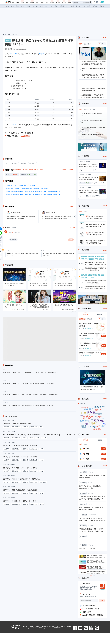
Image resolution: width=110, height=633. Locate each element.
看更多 (71, 206)
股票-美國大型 (89, 329)
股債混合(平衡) (89, 338)
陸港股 (32, 2)
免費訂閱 (102, 600)
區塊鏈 (62, 6)
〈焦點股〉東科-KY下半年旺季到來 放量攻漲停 (20, 185)
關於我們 (25, 626)
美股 (27, 2)
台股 (22, 2)
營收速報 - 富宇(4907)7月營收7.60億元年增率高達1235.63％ (58, 254)
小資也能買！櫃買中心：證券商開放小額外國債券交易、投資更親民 (27, 188)
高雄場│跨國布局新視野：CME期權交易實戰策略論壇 (95, 234)
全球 (47, 2)
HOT (87, 216)
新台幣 (41, 53)
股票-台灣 (88, 348)
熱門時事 (35, 6)
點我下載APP (25, 136)
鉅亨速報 (7, 34)
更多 (103, 44)
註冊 (102, 2)
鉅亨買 (58, 2)
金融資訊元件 (45, 626)
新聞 (17, 2)
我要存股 (71, 170)
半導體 (86, 459)
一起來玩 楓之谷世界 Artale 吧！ (14, 306)
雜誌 (88, 6)
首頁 (13, 2)
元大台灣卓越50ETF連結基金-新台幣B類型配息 (89, 344)
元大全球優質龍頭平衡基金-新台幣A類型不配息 (89, 334)
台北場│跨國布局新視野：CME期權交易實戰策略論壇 (95, 217)
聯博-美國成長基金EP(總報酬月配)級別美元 (89, 325)
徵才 (58, 626)
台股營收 (14, 34)
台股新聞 (88, 174)
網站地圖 (62, 626)
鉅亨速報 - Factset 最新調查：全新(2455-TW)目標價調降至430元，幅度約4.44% (64, 284)
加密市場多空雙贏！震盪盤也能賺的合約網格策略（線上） (95, 242)
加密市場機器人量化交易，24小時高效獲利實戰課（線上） (95, 225)
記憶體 (86, 449)
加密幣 (52, 2)
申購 (103, 336)
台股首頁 (64, 170)
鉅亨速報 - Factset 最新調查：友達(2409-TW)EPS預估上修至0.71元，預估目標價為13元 (33, 194)
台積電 (86, 454)
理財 (72, 6)
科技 (22, 6)
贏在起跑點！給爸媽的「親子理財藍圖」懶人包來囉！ (29, 170)
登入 (99, 2)
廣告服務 (38, 626)
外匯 (42, 2)
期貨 (56, 6)
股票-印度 (88, 356)
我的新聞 (95, 6)
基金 (37, 2)
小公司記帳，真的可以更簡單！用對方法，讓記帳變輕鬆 (39, 306)
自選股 (102, 6)
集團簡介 (32, 626)
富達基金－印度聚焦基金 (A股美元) (90, 353)
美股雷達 (88, 161)
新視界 (78, 6)
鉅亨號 (64, 2)
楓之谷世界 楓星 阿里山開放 (64, 305)
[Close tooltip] (14, 256)
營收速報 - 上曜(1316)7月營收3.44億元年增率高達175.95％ (22, 254)
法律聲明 (69, 626)
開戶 (103, 326)
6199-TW (13, 53)
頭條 (7, 6)
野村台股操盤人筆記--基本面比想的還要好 (14, 284)
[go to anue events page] (94, 2)
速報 (41, 6)
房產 (67, 6)
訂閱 (69, 2)
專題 (83, 6)
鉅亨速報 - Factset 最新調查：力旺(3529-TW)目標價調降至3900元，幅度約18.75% (39, 284)
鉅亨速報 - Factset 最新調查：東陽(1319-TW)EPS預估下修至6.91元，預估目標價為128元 (33, 191)
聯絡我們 (52, 626)
